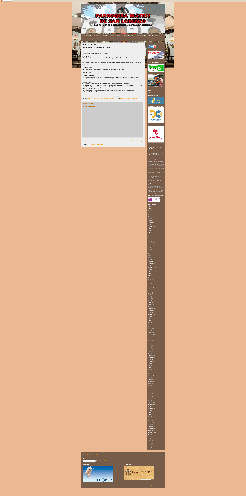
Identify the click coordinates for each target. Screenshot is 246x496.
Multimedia (137, 38)
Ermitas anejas (101, 38)
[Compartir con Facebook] (118, 96)
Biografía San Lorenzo (108, 35)
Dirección (129, 38)
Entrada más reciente (90, 141)
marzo (149, 214)
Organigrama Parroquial (88, 38)
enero (149, 218)
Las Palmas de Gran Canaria (127, 98)
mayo (149, 210)
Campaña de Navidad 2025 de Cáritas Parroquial (156, 154)
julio (149, 206)
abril (149, 212)
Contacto (122, 38)
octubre (149, 224)
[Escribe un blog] (115, 96)
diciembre (150, 220)
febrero (149, 216)
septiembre (150, 226)
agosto (149, 269)
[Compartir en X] (116, 96)
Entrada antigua (137, 141)
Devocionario (147, 38)
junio (149, 208)
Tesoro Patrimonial (112, 38)
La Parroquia (97, 35)
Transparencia (156, 38)
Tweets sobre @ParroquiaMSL (91, 454)
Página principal (87, 35)
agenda (90, 98)
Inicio (115, 141)
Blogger (151, 485)
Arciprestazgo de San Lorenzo (100, 98)
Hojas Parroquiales (141, 35)
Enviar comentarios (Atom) (96, 144)
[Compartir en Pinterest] (119, 96)
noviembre (150, 222)
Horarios (119, 35)
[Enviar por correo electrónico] (114, 96)
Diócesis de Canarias (113, 98)
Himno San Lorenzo (154, 35)
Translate (107, 461)
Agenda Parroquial (128, 35)
